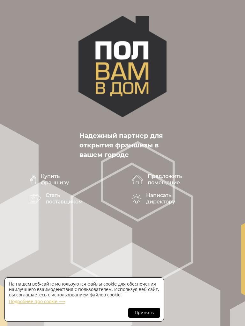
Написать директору (160, 198)
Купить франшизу (55, 179)
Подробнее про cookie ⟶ (37, 301)
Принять (144, 312)
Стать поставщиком (64, 198)
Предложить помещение (165, 179)
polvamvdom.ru (122, 66)
